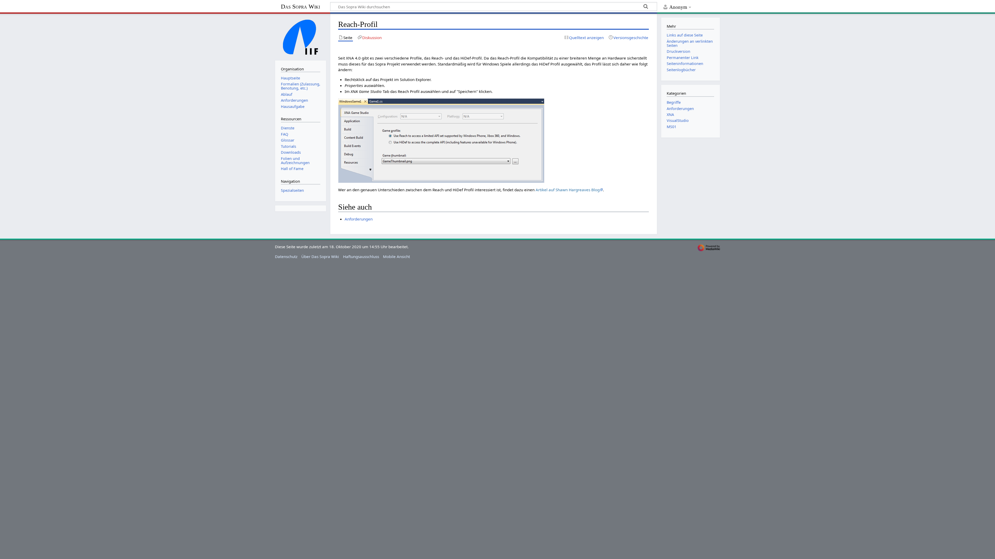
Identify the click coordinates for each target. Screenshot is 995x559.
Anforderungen (359, 219)
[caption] (441, 140)
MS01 (671, 126)
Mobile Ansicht (396, 256)
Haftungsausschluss (361, 256)
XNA (670, 114)
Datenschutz (286, 256)
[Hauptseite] (300, 36)
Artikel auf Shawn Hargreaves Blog (568, 189)
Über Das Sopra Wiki (320, 256)
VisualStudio (678, 120)
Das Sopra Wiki (300, 6)
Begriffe (674, 102)
